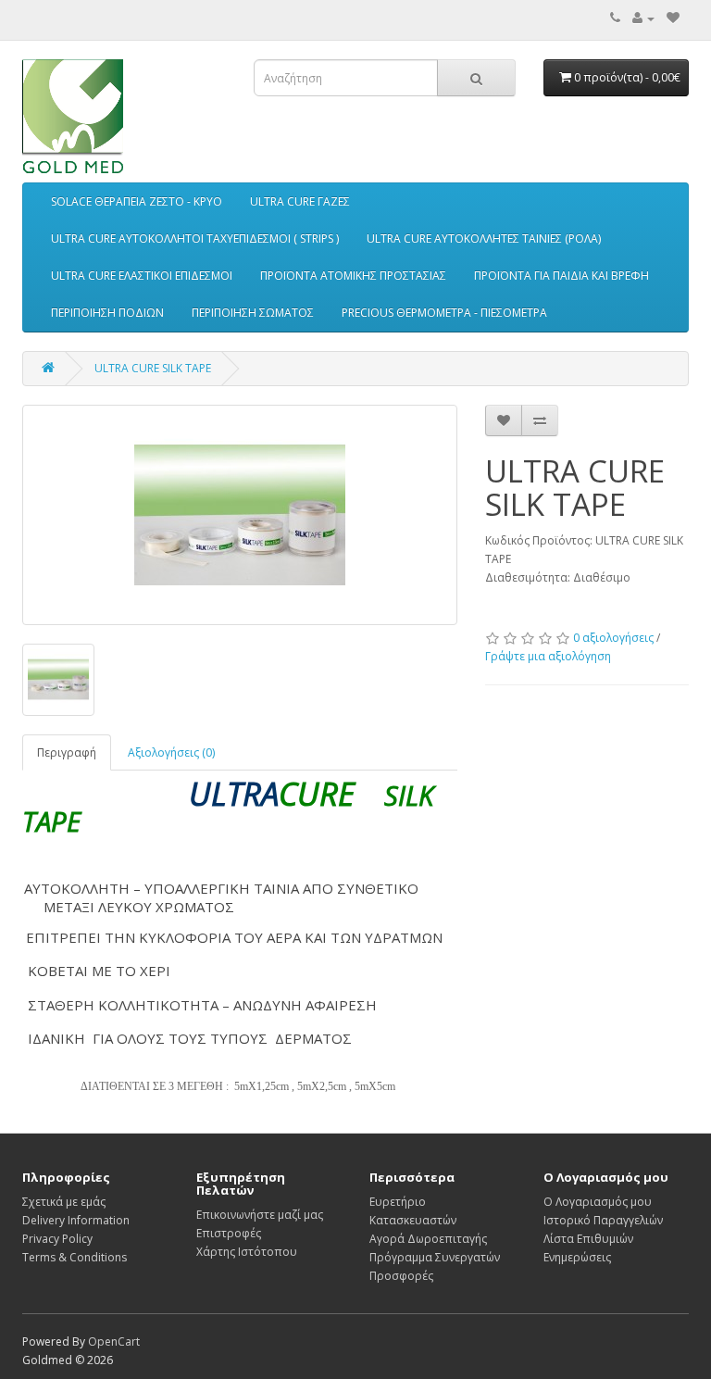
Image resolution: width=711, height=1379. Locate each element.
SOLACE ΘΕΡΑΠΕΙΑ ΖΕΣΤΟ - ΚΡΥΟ (136, 201)
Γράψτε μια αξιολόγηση (548, 656)
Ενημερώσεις (577, 1257)
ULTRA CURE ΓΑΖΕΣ (300, 201)
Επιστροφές (228, 1233)
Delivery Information (76, 1220)
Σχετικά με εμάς (64, 1202)
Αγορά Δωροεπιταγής (428, 1239)
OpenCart (114, 1341)
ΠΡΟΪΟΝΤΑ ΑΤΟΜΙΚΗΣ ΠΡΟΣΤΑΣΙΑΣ (353, 275)
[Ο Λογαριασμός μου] (643, 18)
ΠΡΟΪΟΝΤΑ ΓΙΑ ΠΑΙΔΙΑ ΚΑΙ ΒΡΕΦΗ (561, 275)
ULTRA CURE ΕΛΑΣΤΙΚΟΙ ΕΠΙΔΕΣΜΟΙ (141, 275)
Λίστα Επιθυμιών (588, 1239)
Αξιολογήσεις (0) (171, 752)
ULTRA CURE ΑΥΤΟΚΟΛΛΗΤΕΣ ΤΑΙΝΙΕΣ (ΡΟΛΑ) (484, 238)
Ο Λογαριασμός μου (597, 1202)
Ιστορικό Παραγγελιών (603, 1220)
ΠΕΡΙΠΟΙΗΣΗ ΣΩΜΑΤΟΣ (253, 312)
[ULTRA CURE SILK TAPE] (239, 515)
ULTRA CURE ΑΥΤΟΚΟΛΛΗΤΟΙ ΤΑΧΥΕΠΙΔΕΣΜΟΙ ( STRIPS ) (195, 238)
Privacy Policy (57, 1239)
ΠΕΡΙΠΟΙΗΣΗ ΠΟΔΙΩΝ (107, 312)
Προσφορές (401, 1276)
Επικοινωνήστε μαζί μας (259, 1214)
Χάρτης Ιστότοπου (246, 1252)
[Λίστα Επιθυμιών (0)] (673, 18)
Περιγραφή (66, 752)
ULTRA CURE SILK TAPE (152, 368)
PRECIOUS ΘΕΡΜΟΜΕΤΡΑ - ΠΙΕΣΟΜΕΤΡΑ (444, 312)
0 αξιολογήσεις (613, 638)
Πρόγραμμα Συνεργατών (434, 1257)
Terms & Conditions (74, 1257)
